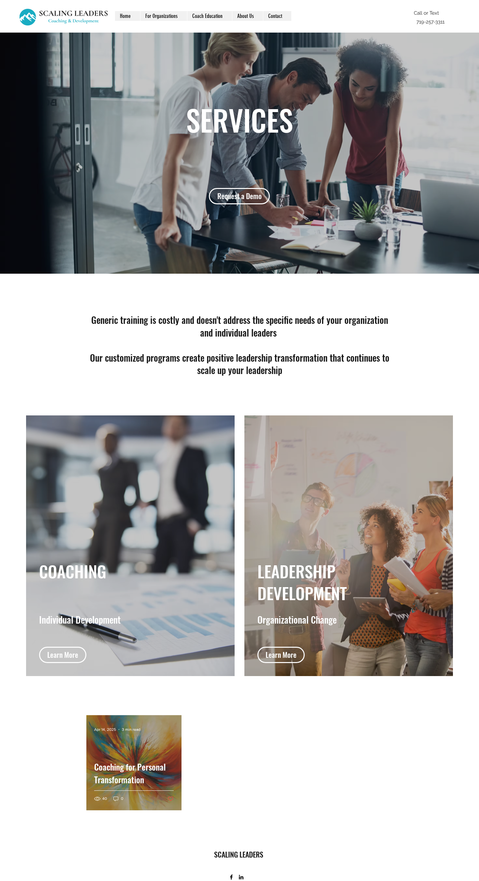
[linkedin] (241, 877)
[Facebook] (231, 877)
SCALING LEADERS (238, 854)
